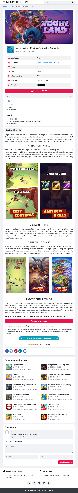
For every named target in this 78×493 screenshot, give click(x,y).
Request (30, 475)
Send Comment (66, 462)
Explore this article (13, 130)
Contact (66, 475)
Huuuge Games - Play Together (48, 62)
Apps (23, 475)
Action (39, 67)
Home (9, 475)
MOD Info (10, 96)
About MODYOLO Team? (52, 475)
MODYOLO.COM (17, 2)
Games (16, 475)
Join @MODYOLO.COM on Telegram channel (40, 338)
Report (9, 477)
